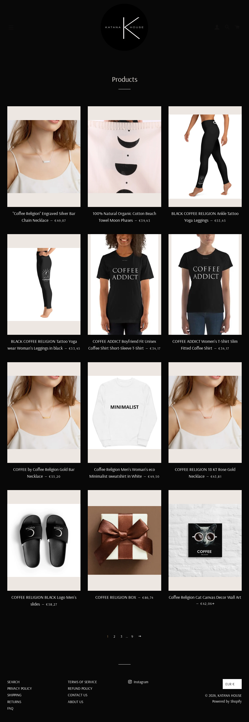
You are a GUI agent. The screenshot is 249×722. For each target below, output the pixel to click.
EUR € (230, 684)
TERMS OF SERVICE (82, 682)
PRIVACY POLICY (19, 688)
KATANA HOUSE (230, 695)
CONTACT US (77, 695)
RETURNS (14, 701)
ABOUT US (75, 701)
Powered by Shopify (227, 701)
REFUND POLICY (80, 688)
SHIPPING (14, 695)
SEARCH (13, 682)
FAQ (10, 708)
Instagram (140, 682)
